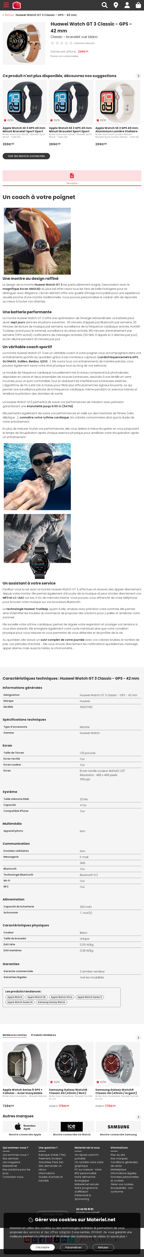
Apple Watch (14, 997)
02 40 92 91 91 (84, 1209)
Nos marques (119, 1158)
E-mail (84, 857)
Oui (82, 759)
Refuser (103, 1247)
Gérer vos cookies (122, 1184)
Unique (84, 939)
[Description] (72, 175)
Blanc (83, 933)
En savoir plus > (117, 1236)
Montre (85, 727)
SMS (82, 863)
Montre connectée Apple (25, 1134)
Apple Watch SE (37, 997)
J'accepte (42, 1247)
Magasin (117, 3)
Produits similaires (43, 1035)
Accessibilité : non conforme (122, 1189)
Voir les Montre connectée (26, 156)
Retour (9, 15)
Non (82, 831)
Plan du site (118, 1155)
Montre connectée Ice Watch (72, 1134)
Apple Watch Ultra (61, 997)
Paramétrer (73, 1247)
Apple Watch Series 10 (19, 1002)
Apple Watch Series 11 (89, 997)
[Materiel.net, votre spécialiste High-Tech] (16, 5)
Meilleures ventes (15, 1035)
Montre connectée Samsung (118, 1134)
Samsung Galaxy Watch (51, 1002)
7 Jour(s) (86, 913)
